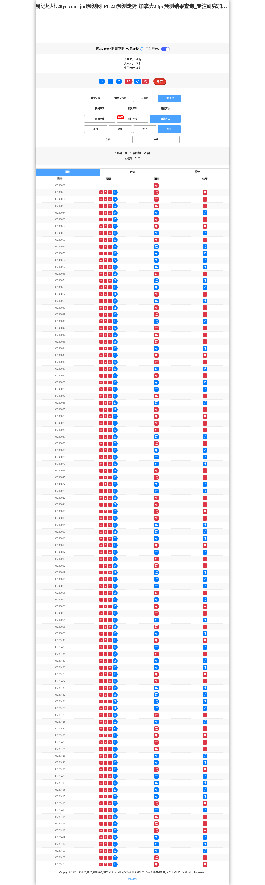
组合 (95, 129)
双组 (156, 139)
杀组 (120, 129)
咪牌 (160, 81)
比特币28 (169, 98)
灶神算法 (165, 119)
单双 (169, 129)
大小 (144, 129)
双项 (107, 139)
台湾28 (144, 98)
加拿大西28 (120, 98)
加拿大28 (95, 98)
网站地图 (132, 879)
